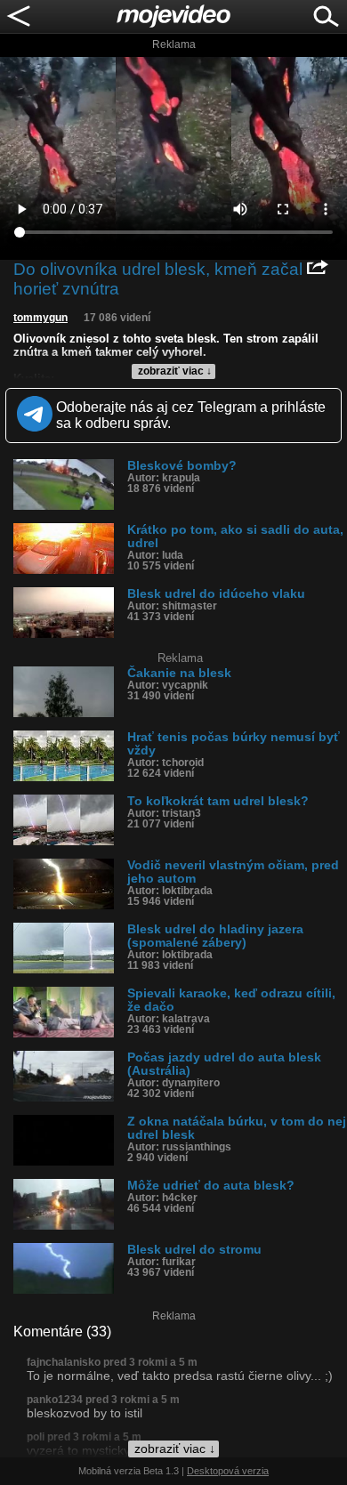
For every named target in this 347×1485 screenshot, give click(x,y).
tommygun (40, 317)
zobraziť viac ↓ (175, 371)
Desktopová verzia (228, 1470)
